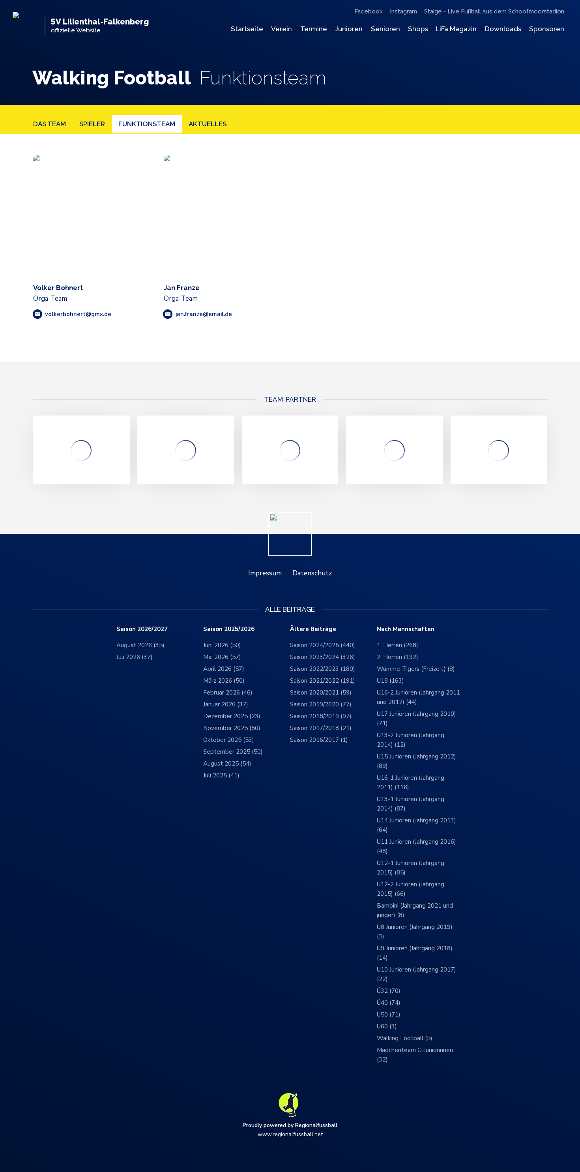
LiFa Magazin (456, 29)
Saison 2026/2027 (142, 629)
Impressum (265, 573)
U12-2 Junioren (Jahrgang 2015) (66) (410, 889)
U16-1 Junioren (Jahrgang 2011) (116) (410, 782)
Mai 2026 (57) (222, 657)
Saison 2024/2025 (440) (322, 645)
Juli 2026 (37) (134, 657)
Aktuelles (207, 124)
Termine (313, 29)
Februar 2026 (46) (228, 692)
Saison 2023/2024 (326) (322, 657)
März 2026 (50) (224, 681)
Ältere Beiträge (313, 629)
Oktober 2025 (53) (228, 740)
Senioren (385, 29)
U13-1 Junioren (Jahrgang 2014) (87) (410, 804)
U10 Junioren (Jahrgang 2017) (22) (416, 974)
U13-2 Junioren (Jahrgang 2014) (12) (410, 740)
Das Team (49, 124)
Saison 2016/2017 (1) (319, 740)
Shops (418, 29)
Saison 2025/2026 (228, 629)
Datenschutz (312, 573)
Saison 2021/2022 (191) (322, 681)
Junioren (349, 29)
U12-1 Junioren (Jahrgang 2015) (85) (410, 867)
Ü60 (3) (387, 1026)
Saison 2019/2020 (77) (321, 704)
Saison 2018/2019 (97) (321, 716)
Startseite (247, 29)
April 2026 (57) (223, 669)
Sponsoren (546, 29)
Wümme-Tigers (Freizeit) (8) (416, 669)
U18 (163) (390, 681)
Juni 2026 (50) (222, 645)
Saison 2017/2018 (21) (321, 728)
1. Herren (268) (397, 645)
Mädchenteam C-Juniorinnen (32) (415, 1054)
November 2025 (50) (231, 728)
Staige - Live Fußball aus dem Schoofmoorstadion (494, 11)
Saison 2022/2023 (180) (322, 669)
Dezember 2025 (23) (231, 716)
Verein (281, 29)
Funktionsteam (146, 124)
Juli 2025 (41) (221, 775)
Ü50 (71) (388, 1014)
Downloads (503, 29)
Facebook (368, 11)
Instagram (403, 11)
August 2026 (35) (140, 645)
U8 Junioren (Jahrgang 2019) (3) (415, 931)
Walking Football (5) (404, 1038)
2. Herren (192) (397, 657)
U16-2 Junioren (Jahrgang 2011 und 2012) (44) (418, 697)
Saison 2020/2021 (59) (321, 692)
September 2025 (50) (233, 752)
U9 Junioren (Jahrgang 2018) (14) (415, 953)
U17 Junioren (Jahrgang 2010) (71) (416, 718)
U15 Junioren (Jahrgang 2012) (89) (416, 761)
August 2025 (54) (227, 764)
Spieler (92, 124)
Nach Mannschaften (405, 629)
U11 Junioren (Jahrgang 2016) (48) (416, 846)
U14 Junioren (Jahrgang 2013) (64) (416, 825)
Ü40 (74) (388, 1003)
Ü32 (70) (388, 991)
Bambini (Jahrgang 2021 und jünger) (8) (415, 910)
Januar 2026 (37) (225, 704)
